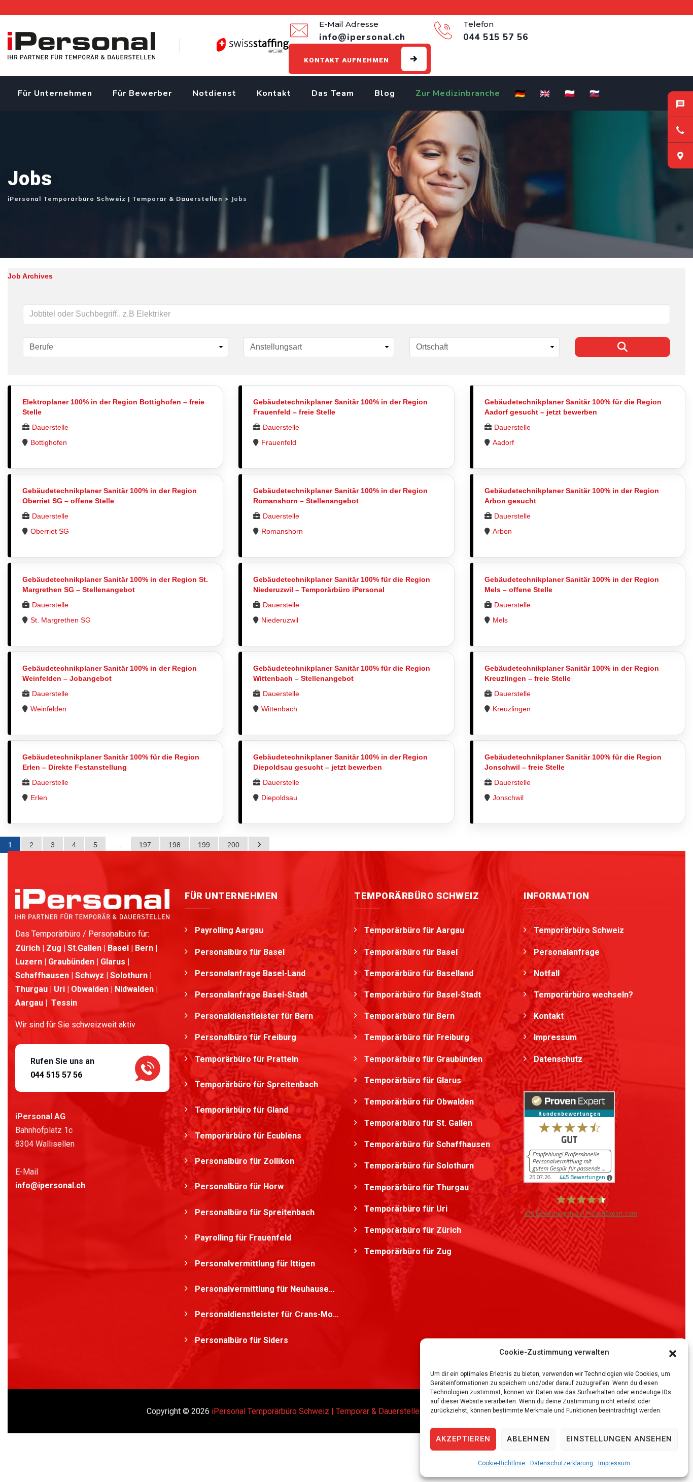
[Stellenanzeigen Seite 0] (259, 845)
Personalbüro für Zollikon (245, 1161)
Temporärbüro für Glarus (412, 1080)
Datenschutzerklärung (561, 1463)
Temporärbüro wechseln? (583, 995)
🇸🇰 (595, 93)
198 (174, 845)
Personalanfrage (567, 952)
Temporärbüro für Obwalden (419, 1102)
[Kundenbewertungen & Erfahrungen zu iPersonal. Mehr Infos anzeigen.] (569, 1136)
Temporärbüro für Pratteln (247, 1059)
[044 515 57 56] (680, 130)
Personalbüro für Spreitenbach (256, 1212)
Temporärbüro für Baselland (418, 973)
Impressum (614, 1463)
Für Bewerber (142, 93)
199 (204, 845)
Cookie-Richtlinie (501, 1463)
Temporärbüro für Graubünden (423, 1059)
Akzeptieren (463, 1438)
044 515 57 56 (56, 1075)
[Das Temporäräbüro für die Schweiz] (81, 45)
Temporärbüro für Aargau (414, 930)
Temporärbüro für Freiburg (416, 1037)
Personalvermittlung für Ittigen (256, 1263)
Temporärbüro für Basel (411, 952)
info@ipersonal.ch (50, 1185)
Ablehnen (528, 1438)
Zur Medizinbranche (457, 93)
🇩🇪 (520, 93)
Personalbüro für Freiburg (245, 1037)
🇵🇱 (570, 93)
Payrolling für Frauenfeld (244, 1238)
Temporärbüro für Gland (242, 1110)
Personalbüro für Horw (240, 1186)
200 (233, 845)
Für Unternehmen (55, 93)
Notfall (547, 973)
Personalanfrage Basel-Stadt (251, 995)
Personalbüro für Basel (240, 952)
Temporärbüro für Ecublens (249, 1136)
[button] (673, 1353)
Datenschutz (558, 1059)
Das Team (332, 93)
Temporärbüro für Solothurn (419, 1165)
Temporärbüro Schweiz (579, 930)
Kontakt (274, 93)
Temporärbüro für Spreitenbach (257, 1084)
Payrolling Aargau (229, 930)
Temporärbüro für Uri (405, 1209)
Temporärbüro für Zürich (412, 1230)
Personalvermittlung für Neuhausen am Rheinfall (267, 1289)
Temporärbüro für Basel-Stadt (422, 995)
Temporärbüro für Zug (408, 1251)
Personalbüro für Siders (242, 1340)
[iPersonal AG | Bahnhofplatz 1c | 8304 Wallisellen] (680, 155)
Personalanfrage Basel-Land (250, 973)
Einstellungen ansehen (619, 1438)
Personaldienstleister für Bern (254, 1016)
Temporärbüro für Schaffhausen (427, 1144)
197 (145, 845)
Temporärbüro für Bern (409, 1016)
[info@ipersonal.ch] (680, 104)
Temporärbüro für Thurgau (416, 1187)
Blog (384, 93)
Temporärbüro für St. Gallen (418, 1123)
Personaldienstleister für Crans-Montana (267, 1314)
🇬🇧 (545, 93)
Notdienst (214, 93)
